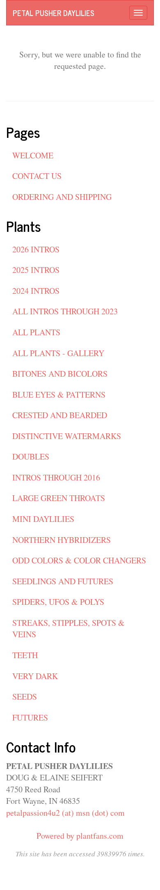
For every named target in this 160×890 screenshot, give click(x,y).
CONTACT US (37, 175)
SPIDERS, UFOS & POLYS (58, 601)
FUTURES (30, 717)
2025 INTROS (35, 269)
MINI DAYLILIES (43, 518)
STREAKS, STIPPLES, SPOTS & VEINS (68, 628)
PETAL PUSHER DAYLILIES (53, 13)
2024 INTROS (35, 290)
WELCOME (32, 155)
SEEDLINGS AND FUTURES (62, 581)
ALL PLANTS (36, 332)
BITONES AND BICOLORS (59, 373)
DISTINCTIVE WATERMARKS (66, 436)
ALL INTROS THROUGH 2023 (65, 311)
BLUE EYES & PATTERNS (58, 394)
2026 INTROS (35, 249)
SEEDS (24, 696)
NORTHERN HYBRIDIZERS (61, 539)
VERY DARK (35, 676)
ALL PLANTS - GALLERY (58, 353)
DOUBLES (30, 456)
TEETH (25, 655)
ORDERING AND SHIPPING (62, 196)
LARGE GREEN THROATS (58, 497)
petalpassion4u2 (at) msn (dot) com (65, 812)
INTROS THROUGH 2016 (56, 477)
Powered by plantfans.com (80, 835)
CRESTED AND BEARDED (59, 415)
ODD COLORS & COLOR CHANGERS (79, 560)
